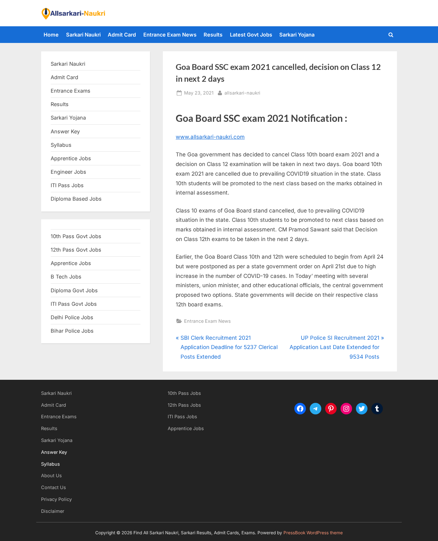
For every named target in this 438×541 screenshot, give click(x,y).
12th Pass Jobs (184, 405)
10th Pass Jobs (184, 393)
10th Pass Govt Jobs (76, 236)
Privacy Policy (56, 499)
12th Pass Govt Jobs (76, 249)
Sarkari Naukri (83, 34)
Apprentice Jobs (71, 158)
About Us (51, 475)
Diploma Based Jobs (76, 199)
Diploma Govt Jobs (74, 290)
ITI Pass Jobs (67, 185)
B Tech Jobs (66, 276)
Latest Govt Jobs (251, 34)
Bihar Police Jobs (72, 331)
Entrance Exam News (170, 34)
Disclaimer (52, 511)
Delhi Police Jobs (72, 317)
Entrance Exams (59, 416)
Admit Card (122, 34)
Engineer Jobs (68, 172)
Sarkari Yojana (297, 34)
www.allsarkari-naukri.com (210, 137)
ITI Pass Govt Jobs (74, 304)
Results (213, 34)
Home (51, 34)
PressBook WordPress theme (313, 532)
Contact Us (53, 487)
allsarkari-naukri (242, 93)
